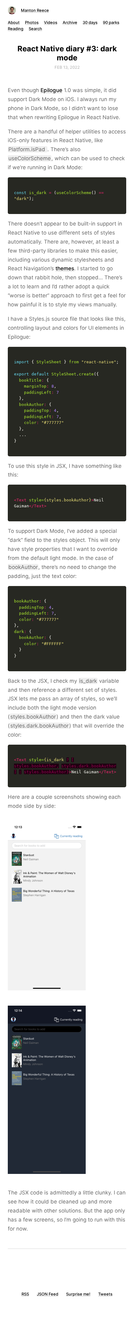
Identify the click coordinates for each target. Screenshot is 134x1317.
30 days (90, 22)
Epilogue (51, 90)
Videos (50, 22)
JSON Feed (47, 1293)
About (14, 22)
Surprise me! (78, 1293)
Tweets (105, 1293)
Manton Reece (35, 10)
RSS (25, 1293)
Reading (15, 28)
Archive (70, 22)
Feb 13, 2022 (67, 67)
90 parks (111, 22)
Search (35, 28)
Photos (32, 22)
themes (64, 268)
